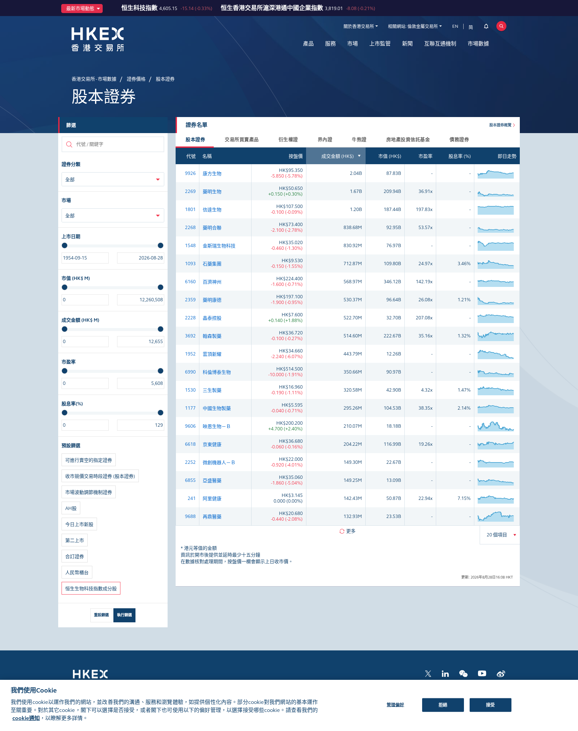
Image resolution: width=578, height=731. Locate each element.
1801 (190, 209)
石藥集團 (212, 264)
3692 (190, 336)
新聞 (407, 43)
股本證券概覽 (500, 125)
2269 (190, 191)
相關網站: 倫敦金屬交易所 (413, 26)
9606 (190, 426)
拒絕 (443, 704)
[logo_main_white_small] (99, 677)
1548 (190, 245)
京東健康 (212, 444)
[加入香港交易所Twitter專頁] (428, 673)
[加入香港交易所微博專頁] (501, 673)
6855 (190, 480)
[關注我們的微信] (463, 673)
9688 (190, 516)
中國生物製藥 (217, 408)
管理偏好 (395, 704)
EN (455, 26)
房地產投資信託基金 (408, 139)
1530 (190, 390)
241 (192, 498)
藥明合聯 (212, 228)
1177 (190, 408)
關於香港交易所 (359, 26)
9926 (190, 173)
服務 (330, 43)
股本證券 (195, 139)
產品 (308, 43)
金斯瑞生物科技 (219, 246)
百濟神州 (212, 282)
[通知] (486, 27)
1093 (190, 264)
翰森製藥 (212, 336)
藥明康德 (212, 300)
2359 (190, 300)
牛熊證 (359, 139)
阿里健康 (212, 499)
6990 (190, 372)
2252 (190, 462)
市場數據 (478, 43)
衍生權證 (288, 139)
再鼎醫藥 (212, 517)
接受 (490, 704)
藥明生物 (212, 192)
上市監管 (380, 43)
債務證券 (459, 139)
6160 (190, 282)
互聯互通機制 (440, 43)
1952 (190, 354)
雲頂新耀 (212, 354)
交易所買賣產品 (242, 139)
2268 (190, 227)
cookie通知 (26, 718)
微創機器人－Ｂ (219, 462)
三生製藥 (212, 390)
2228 (190, 318)
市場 (352, 43)
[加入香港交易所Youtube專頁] (482, 673)
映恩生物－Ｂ (217, 426)
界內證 (325, 139)
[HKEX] (115, 39)
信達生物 (212, 210)
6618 (190, 444)
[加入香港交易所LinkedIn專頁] (445, 673)
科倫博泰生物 (217, 372)
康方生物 (212, 174)
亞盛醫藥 (212, 481)
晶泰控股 (212, 318)
